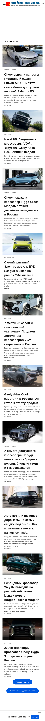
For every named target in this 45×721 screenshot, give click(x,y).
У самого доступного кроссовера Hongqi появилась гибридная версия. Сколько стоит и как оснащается (21, 459)
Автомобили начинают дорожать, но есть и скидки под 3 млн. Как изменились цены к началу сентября (21, 524)
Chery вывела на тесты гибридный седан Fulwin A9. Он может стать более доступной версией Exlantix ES (21, 83)
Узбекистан (9, 257)
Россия (7, 134)
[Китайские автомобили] (23, 4)
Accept (35, 717)
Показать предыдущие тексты (24, 691)
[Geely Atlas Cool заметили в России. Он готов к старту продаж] (22, 376)
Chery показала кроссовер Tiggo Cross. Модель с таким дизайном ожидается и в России (21, 206)
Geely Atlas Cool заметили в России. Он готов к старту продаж (21, 399)
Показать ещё (21, 682)
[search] (43, 3)
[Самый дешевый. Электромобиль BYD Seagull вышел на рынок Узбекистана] (22, 244)
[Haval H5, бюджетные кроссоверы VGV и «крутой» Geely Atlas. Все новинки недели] (22, 121)
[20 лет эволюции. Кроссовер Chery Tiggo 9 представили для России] (22, 629)
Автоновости (10, 70)
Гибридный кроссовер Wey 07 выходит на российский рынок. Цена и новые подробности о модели (21, 591)
